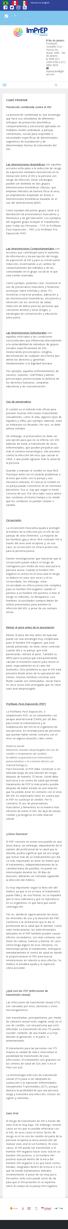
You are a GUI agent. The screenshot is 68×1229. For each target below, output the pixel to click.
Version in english (40, 2)
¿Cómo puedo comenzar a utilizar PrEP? (34, 20)
